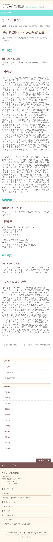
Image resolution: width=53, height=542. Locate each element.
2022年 (7, 414)
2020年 (7, 426)
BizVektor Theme (31, 535)
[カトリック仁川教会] (23, 5)
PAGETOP (45, 460)
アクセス (7, 511)
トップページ (9, 489)
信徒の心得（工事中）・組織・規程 (17, 524)
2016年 (7, 448)
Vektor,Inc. (43, 535)
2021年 (7, 420)
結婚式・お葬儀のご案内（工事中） (17, 498)
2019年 (7, 431)
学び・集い (8, 519)
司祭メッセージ (9, 502)
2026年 (7, 392)
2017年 (7, 442)
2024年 (7, 403)
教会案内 (7, 493)
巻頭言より (9, 372)
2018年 (7, 437)
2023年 (7, 409)
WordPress (19, 535)
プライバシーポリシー (10, 465)
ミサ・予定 (8, 506)
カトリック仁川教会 (23, 533)
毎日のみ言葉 (10, 378)
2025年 (7, 398)
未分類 (7, 367)
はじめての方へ (9, 515)
